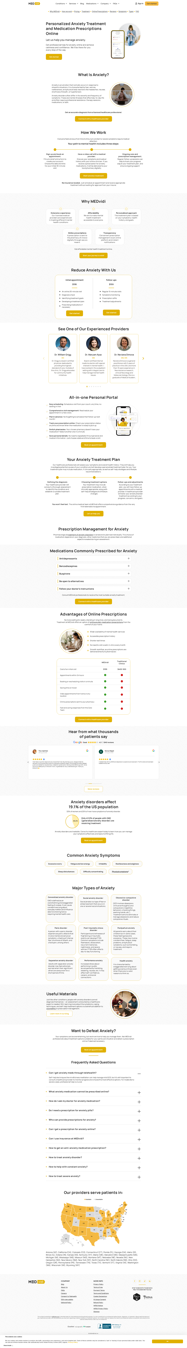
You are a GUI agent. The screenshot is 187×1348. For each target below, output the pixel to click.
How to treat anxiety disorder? (65, 1157)
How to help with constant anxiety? (68, 1166)
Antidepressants (68, 558)
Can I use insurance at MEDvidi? (66, 1138)
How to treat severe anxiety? (64, 1176)
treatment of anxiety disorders (80, 535)
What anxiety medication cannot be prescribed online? (79, 1091)
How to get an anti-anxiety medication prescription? (77, 1147)
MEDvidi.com (55, 1316)
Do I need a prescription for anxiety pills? (71, 1110)
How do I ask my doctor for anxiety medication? (74, 1100)
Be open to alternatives (71, 581)
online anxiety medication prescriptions (106, 622)
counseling (51, 1008)
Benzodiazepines (68, 566)
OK (167, 1341)
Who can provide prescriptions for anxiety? (72, 1119)
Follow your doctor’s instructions (76, 588)
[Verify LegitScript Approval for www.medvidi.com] (136, 1300)
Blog (82, 3)
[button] (43, 358)
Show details (7, 1345)
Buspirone (64, 573)
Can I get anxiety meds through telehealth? (73, 1072)
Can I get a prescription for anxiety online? (72, 1129)
